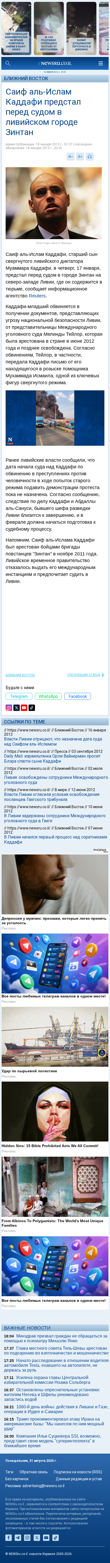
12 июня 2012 (83, 790)
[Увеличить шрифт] (80, 157)
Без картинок (17, 1479)
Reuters (37, 295)
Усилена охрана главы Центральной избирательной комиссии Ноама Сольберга (47, 1380)
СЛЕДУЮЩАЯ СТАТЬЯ (83, 675)
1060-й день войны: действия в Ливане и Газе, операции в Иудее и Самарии (56, 1409)
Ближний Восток (26, 78)
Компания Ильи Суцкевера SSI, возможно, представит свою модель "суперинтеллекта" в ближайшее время (52, 1441)
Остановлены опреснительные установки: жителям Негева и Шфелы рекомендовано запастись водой (52, 1395)
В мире (61, 790)
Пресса (61, 751)
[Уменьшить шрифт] (70, 157)
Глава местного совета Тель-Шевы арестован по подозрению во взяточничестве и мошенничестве (56, 1350)
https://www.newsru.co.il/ (28, 730)
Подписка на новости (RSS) (78, 1472)
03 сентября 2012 (87, 751)
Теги (9, 1472)
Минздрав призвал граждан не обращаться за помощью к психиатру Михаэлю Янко (55, 1338)
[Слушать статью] (95, 157)
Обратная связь (33, 1472)
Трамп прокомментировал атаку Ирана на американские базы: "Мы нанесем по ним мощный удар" (54, 1424)
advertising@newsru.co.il (43, 1486)
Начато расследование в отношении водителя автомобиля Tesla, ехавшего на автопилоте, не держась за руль (56, 1365)
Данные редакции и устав (79, 1479)
